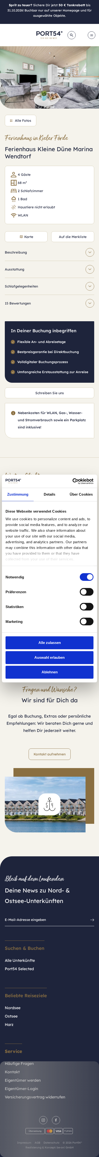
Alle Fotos (23, 120)
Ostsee (11, 1016)
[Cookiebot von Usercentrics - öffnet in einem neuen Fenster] (72, 481)
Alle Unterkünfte (20, 960)
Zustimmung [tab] (18, 494)
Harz (9, 1024)
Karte (28, 237)
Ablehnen (50, 672)
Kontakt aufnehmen (50, 754)
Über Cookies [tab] (81, 494)
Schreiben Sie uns (49, 393)
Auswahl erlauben (49, 657)
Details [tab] (50, 494)
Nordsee (12, 1007)
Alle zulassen (49, 643)
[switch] (86, 592)
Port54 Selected (19, 968)
